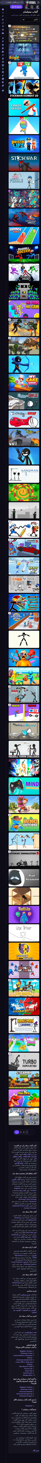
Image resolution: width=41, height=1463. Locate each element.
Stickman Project (25, 1396)
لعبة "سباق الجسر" (30, 1332)
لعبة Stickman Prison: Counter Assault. (24, 1207)
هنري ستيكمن (25, 1295)
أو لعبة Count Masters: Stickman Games (23, 1263)
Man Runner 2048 (25, 1366)
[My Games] (32, 7)
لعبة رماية (22, 1190)
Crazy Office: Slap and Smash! (24, 1363)
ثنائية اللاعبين (18, 1163)
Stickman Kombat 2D (24, 1360)
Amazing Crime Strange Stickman (27, 1200)
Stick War (28, 1371)
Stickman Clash (26, 1353)
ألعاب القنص (16, 1179)
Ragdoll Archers (26, 1351)
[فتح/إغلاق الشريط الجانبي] (38, 2)
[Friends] (37, 7)
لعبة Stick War (31, 1232)
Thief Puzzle (17, 1283)
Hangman (28, 1406)
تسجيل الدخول (16, 7)
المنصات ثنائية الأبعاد (29, 1157)
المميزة (34, 1255)
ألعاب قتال (26, 1154)
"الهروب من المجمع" (29, 1310)
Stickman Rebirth (25, 1392)
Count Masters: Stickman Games (22, 1356)
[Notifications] (26, 7)
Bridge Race (27, 1375)
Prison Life (28, 1369)
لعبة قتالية (24, 1237)
